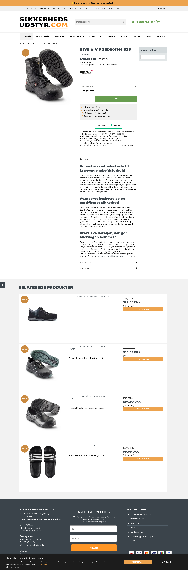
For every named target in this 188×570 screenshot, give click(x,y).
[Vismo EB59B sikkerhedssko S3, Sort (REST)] (43, 318)
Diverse (112, 36)
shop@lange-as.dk (32, 528)
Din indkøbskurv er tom (143, 22)
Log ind (162, 9)
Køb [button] (115, 98)
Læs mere (43, 564)
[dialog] (94, 562)
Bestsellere (96, 36)
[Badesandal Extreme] (43, 467)
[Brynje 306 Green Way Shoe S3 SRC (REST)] (43, 367)
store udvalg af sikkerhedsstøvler (110, 256)
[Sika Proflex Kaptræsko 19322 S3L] (43, 417)
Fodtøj (26, 36)
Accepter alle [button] (138, 562)
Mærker (161, 36)
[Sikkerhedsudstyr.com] (44, 22)
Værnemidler (77, 36)
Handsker (59, 36)
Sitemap (23, 551)
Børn (148, 36)
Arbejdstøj (42, 36)
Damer (137, 36)
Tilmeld (93, 548)
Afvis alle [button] (166, 562)
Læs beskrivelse (87, 54)
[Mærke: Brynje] (86, 76)
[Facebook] (2, 285)
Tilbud (124, 36)
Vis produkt (143, 309)
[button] (62, 567)
